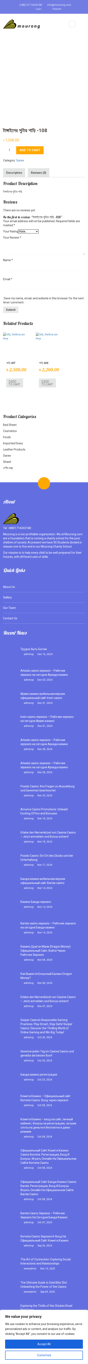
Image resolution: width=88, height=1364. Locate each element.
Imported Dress (13, 443)
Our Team (9, 607)
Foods (7, 437)
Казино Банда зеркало (35, 901)
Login (38, 8)
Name (8, 260)
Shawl (7, 461)
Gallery (7, 597)
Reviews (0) (38, 172)
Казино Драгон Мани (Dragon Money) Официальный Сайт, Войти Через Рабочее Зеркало (45, 950)
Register (56, 8)
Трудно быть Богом (33, 649)
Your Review (12, 237)
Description (14, 172)
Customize (44, 1355)
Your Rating (10, 231)
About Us (9, 587)
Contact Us (10, 618)
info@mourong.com (59, 4)
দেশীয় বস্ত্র (8, 468)
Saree (20, 160)
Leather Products (14, 449)
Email (7, 279)
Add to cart (29, 150)
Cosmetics (10, 431)
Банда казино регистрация (38, 1074)
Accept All (44, 1344)
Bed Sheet (10, 424)
